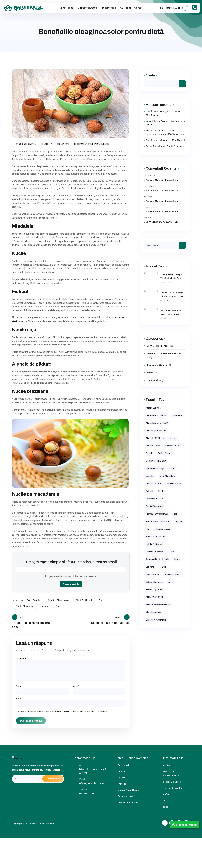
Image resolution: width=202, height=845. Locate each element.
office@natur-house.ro (91, 783)
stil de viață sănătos (155, 597)
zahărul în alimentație (156, 619)
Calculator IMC (125, 796)
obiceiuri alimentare (155, 551)
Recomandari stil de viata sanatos (92, 144)
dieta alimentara (167, 476)
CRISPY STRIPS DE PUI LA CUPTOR (161, 221)
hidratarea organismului (157, 513)
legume (178, 521)
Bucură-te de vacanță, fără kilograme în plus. (165, 122)
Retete (150, 372)
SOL (165, 800)
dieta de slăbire (153, 483)
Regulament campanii (158, 365)
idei (175, 513)
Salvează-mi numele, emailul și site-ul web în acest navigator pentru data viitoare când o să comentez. (63, 711)
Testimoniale (109, 7)
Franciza (122, 783)
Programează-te (71, 584)
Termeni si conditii (172, 788)
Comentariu (22, 658)
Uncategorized (154, 380)
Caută (150, 75)
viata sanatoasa (153, 612)
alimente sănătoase (155, 438)
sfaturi (162, 566)
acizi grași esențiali (31, 600)
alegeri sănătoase (154, 407)
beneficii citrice (153, 445)
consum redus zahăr (156, 460)
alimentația (177, 415)
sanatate (150, 566)
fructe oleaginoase (25, 606)
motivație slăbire (162, 529)
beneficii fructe (172, 445)
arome (173, 438)
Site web (20, 698)
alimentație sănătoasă (156, 430)
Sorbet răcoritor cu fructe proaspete (165, 146)
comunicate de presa (157, 345)
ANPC (166, 794)
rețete (177, 559)
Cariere (121, 777)
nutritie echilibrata (154, 544)
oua (172, 551)
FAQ (121, 7)
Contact (139, 7)
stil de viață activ (154, 589)
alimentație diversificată (157, 423)
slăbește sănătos (173, 574)
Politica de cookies (172, 781)
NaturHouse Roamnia (25, 144)
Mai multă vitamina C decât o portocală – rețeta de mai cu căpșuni (165, 132)
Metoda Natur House (128, 790)
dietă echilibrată (84, 600)
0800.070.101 (86, 793)
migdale (46, 606)
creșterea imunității (155, 468)
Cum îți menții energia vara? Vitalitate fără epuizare (165, 113)
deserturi (150, 476)
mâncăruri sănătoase (155, 536)
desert (172, 468)
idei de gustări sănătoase (157, 521)
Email (76, 686)
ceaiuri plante (164, 453)
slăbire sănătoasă (154, 582)
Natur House (66, 7)
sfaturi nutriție (152, 574)
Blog (129, 7)
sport (170, 582)
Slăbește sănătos (87, 7)
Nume (19, 686)
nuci (58, 606)
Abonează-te (53, 778)
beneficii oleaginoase (58, 600)
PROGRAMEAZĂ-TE (170, 7)
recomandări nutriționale (157, 559)
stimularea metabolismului (158, 604)
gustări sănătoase (154, 506)
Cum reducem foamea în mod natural (165, 140)
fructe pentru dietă (154, 498)
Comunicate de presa (129, 802)
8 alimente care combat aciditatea (162, 180)
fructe (161, 491)
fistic (101, 600)
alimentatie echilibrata (156, 415)
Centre (121, 771)
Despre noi (123, 765)
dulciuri (149, 491)
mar (148, 529)
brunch (149, 453)
